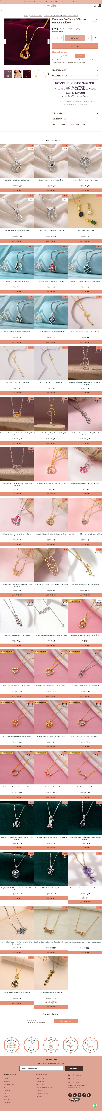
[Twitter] (75, 1095)
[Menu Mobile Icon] (2, 6)
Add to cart (17, 190)
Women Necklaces (36, 16)
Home (26, 16)
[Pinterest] (84, 1095)
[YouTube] (89, 1095)
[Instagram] (79, 1095)
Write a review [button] (65, 1021)
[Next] (49, 41)
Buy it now (75, 46)
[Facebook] (70, 1095)
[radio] (83, 897)
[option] (51, 2)
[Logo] (51, 5)
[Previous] (5, 41)
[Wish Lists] (89, 38)
